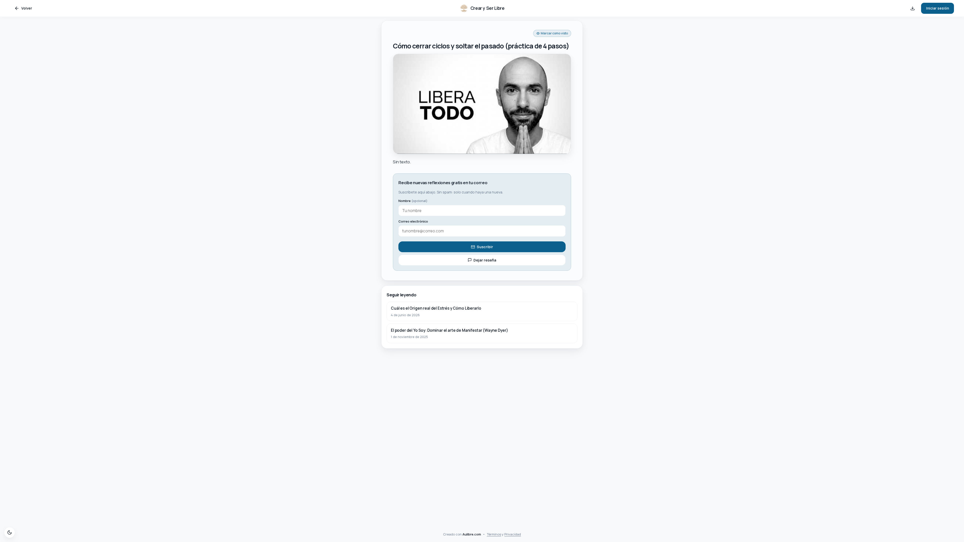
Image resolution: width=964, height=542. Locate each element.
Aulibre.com (471, 534)
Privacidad (512, 534)
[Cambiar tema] (9, 532)
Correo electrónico (413, 221)
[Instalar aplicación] (912, 8)
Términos (494, 534)
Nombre (413, 200)
